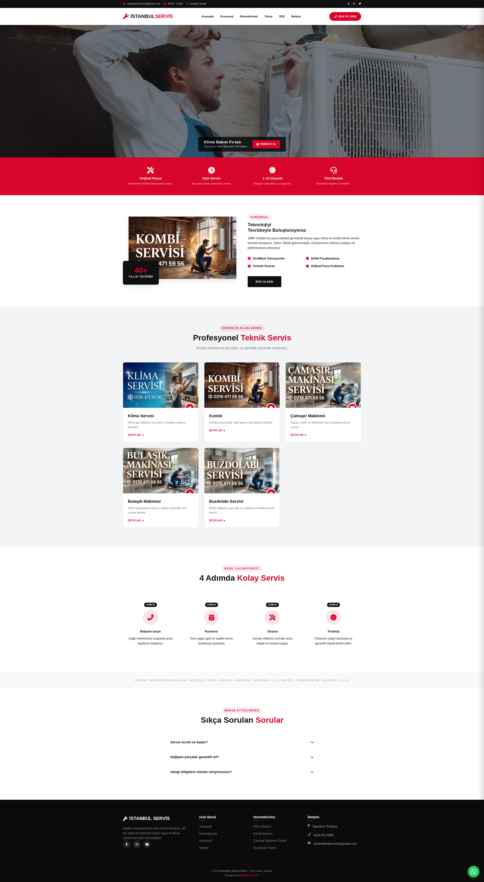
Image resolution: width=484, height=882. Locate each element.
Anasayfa (208, 16)
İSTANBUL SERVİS (149, 818)
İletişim (296, 16)
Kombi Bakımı (262, 833)
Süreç (268, 16)
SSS (282, 16)
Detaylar (134, 435)
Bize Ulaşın (264, 281)
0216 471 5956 (347, 16)
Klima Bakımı (262, 826)
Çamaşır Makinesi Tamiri (269, 840)
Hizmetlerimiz (249, 16)
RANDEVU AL (268, 144)
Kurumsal (226, 16)
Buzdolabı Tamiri (264, 847)
